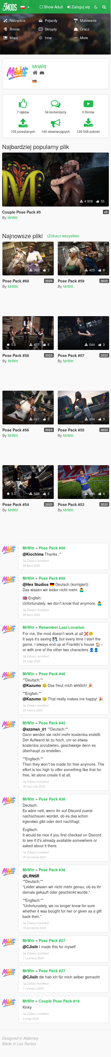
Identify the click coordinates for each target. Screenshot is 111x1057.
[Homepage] (35, 72)
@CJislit (30, 946)
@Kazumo (32, 685)
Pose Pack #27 (52, 940)
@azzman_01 (34, 729)
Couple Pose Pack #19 (59, 1001)
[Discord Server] (42, 72)
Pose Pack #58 (52, 548)
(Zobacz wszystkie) (63, 235)
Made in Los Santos (19, 1043)
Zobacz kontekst (38, 560)
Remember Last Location (62, 627)
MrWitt (39, 66)
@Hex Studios (36, 584)
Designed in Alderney (20, 1038)
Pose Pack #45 (52, 722)
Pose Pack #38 (52, 799)
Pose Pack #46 (52, 673)
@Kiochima (33, 554)
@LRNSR (31, 876)
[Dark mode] (96, 6)
